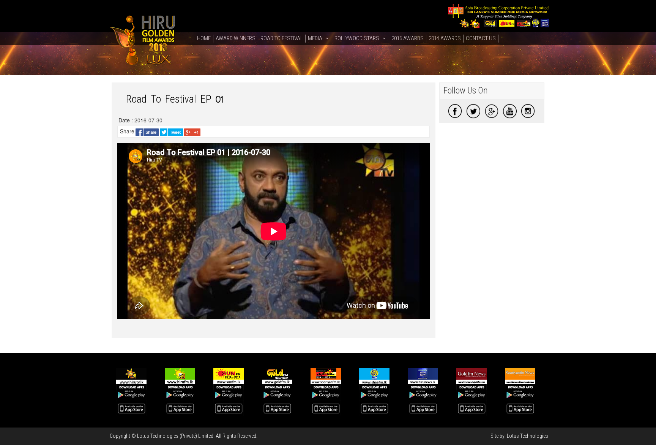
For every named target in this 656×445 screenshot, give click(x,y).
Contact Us (481, 38)
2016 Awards (407, 38)
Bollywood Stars (356, 38)
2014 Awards (445, 38)
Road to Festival (281, 38)
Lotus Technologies (527, 436)
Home (204, 38)
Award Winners (235, 38)
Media (315, 38)
